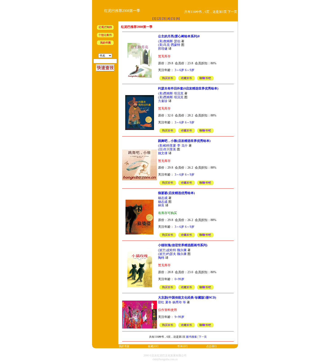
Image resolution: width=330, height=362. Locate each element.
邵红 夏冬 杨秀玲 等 (172, 302)
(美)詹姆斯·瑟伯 (169, 41)
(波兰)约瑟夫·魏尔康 (172, 254)
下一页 (203, 336)
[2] (159, 18)
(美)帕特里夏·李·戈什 (173, 145)
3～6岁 (179, 70)
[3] (164, 18)
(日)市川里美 (167, 149)
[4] (168, 18)
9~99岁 (179, 317)
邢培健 (162, 48)
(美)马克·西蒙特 (169, 45)
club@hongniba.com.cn (165, 359)
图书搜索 (191, 336)
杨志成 (162, 198)
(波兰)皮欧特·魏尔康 (172, 250)
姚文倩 (162, 153)
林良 (161, 205)
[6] (178, 18)
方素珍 (162, 101)
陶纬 (161, 257)
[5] (173, 18)
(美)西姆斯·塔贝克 (170, 93)
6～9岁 (189, 70)
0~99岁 (179, 279)
